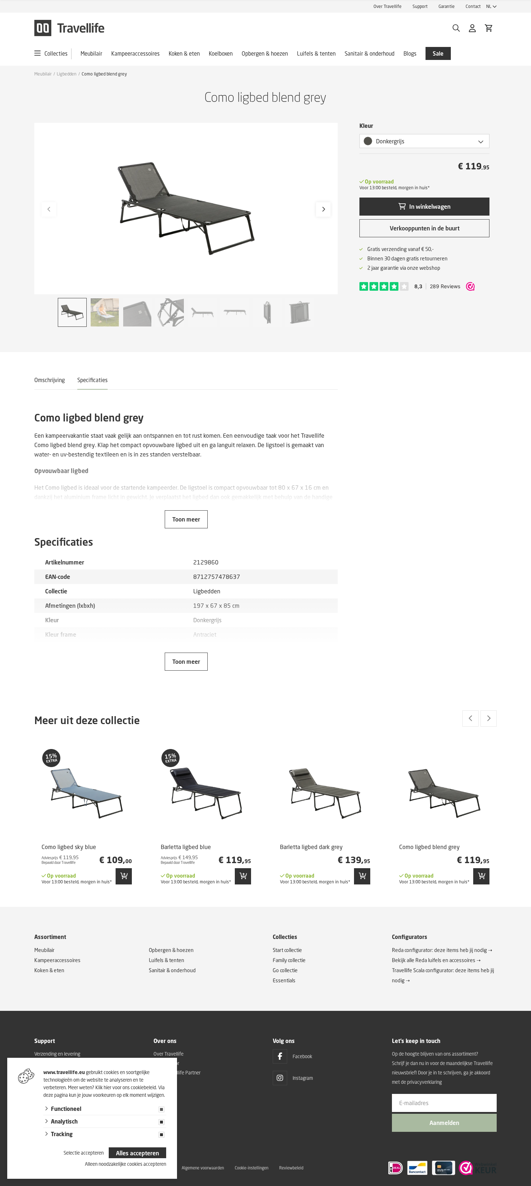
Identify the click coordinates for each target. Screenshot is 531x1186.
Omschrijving (49, 380)
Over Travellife (388, 6)
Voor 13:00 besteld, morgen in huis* (394, 187)
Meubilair (91, 53)
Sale (438, 53)
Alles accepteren (137, 1153)
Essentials (284, 980)
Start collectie (287, 950)
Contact (473, 6)
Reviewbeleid (291, 1167)
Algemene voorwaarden (203, 1167)
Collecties (56, 53)
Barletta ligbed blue (186, 846)
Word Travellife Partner (177, 1072)
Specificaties (92, 380)
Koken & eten (184, 53)
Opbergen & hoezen (265, 53)
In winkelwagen (429, 206)
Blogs (409, 53)
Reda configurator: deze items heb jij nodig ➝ (442, 950)
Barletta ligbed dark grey (311, 846)
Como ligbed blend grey (429, 846)
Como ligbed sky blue (69, 846)
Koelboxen (221, 53)
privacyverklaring (424, 1082)
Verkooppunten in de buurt (424, 228)
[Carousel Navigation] (479, 718)
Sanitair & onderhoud (369, 53)
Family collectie (289, 960)
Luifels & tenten (316, 53)
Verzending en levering (57, 1054)
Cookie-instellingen (251, 1167)
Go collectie (285, 970)
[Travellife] (69, 28)
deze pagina (55, 1095)
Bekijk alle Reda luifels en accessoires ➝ (436, 960)
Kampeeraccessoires (135, 53)
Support (420, 6)
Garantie (447, 6)
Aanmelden (444, 1122)
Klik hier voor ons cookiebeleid (125, 1087)
